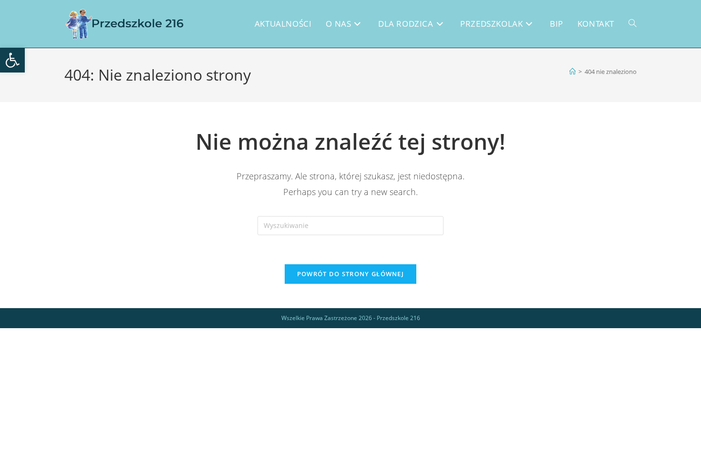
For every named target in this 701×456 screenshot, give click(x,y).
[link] (12, 60)
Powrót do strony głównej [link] (350, 273)
